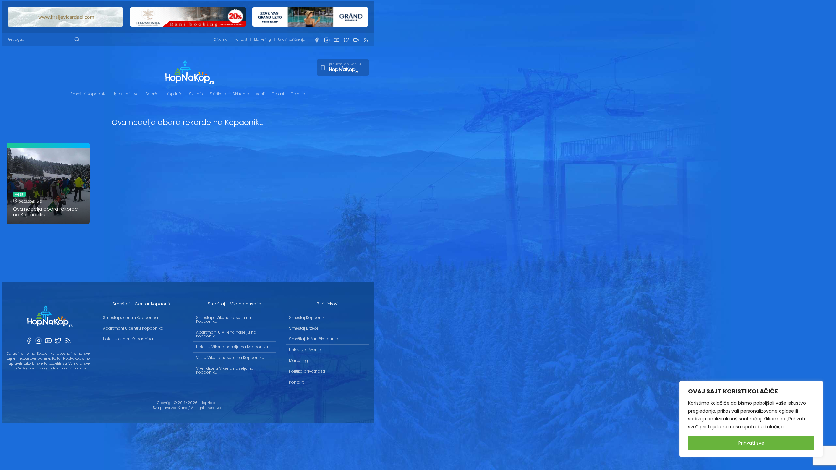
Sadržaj (152, 94)
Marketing (262, 39)
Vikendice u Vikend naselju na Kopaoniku (225, 370)
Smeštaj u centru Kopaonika (130, 317)
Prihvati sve (751, 443)
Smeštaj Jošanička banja (313, 339)
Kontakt (240, 39)
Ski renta (241, 94)
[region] (751, 419)
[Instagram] (326, 40)
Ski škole (218, 94)
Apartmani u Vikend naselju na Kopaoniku (226, 334)
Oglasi (278, 94)
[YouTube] (336, 40)
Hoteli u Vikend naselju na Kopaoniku (232, 347)
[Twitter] (346, 40)
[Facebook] (317, 40)
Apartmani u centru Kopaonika (133, 328)
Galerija (298, 94)
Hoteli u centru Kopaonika (128, 339)
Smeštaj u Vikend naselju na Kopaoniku (223, 319)
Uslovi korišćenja (291, 39)
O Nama (221, 39)
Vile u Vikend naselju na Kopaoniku (230, 357)
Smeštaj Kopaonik (88, 94)
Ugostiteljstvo (125, 94)
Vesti (260, 94)
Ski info (196, 94)
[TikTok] (356, 40)
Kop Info (174, 94)
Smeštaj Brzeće (304, 328)
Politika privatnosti (307, 371)
